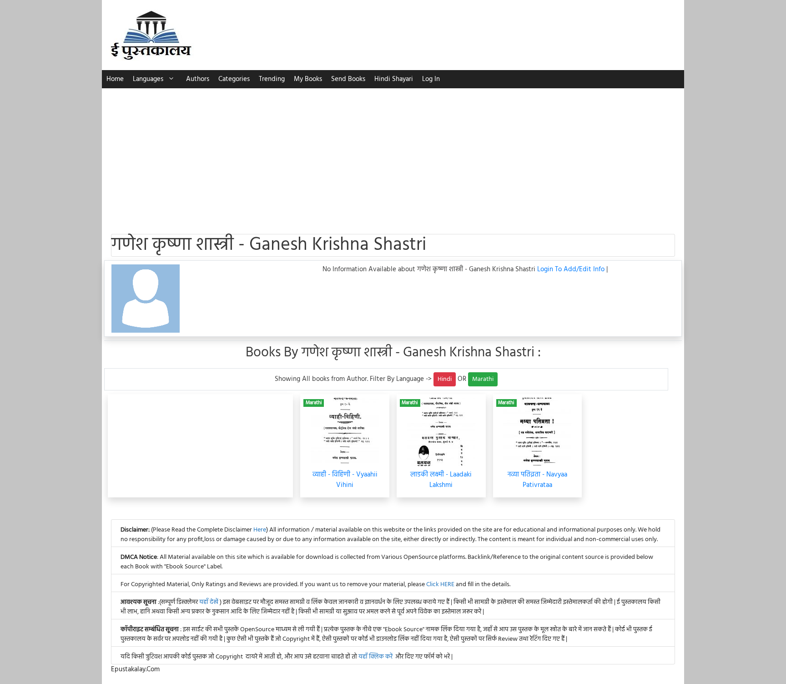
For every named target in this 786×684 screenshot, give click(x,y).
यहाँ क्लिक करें (375, 657)
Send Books (348, 79)
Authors (197, 79)
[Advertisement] (393, 156)
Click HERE (440, 584)
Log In (431, 79)
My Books (308, 79)
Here (259, 530)
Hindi (445, 379)
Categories (234, 79)
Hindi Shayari (393, 79)
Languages (148, 79)
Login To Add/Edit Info (571, 269)
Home (115, 79)
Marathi (483, 379)
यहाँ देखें (209, 602)
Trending (272, 79)
